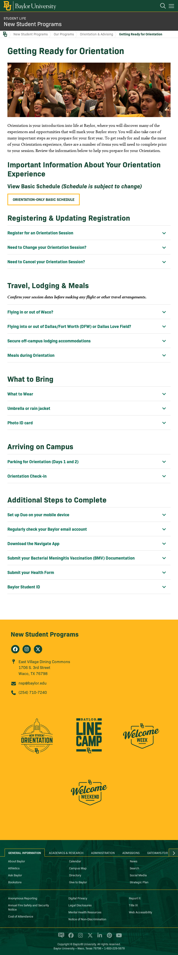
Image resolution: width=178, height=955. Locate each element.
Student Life (15, 18)
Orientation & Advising (96, 34)
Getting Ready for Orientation (140, 34)
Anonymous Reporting (22, 898)
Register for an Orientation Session (40, 233)
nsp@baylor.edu (33, 682)
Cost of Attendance (20, 916)
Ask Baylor (15, 875)
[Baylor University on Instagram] (79, 937)
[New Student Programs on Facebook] (15, 649)
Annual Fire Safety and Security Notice (28, 907)
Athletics (13, 868)
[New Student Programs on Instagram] (26, 649)
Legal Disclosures (80, 905)
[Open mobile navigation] (172, 7)
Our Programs (64, 34)
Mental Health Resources (84, 912)
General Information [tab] (24, 852)
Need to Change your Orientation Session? (46, 247)
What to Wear (20, 394)
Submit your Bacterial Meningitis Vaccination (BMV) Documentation (71, 558)
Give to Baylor (78, 882)
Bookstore (15, 882)
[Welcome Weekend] (89, 795)
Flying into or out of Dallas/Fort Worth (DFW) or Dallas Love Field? (69, 326)
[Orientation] (37, 738)
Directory (75, 875)
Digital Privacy (77, 898)
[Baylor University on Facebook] (70, 937)
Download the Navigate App (33, 543)
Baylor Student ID (23, 587)
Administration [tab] (103, 852)
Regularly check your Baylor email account (47, 529)
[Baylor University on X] (89, 937)
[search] (160, 6)
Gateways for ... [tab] (159, 852)
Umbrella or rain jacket (28, 408)
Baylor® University (84, 944)
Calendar (75, 861)
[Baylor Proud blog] (60, 937)
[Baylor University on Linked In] (99, 937)
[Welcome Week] (141, 738)
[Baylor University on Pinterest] (108, 937)
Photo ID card (20, 422)
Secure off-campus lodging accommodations (49, 341)
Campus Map (78, 868)
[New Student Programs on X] (38, 649)
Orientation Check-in (27, 476)
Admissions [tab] (131, 852)
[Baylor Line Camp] (89, 738)
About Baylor (16, 861)
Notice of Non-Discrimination (87, 919)
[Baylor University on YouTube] (117, 937)
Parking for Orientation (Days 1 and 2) (43, 461)
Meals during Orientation (30, 355)
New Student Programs (33, 23)
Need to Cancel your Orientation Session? (46, 261)
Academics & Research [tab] (66, 852)
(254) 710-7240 (33, 692)
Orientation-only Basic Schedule (43, 199)
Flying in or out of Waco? (30, 312)
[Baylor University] (29, 6)
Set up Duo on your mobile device (38, 514)
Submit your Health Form (30, 572)
